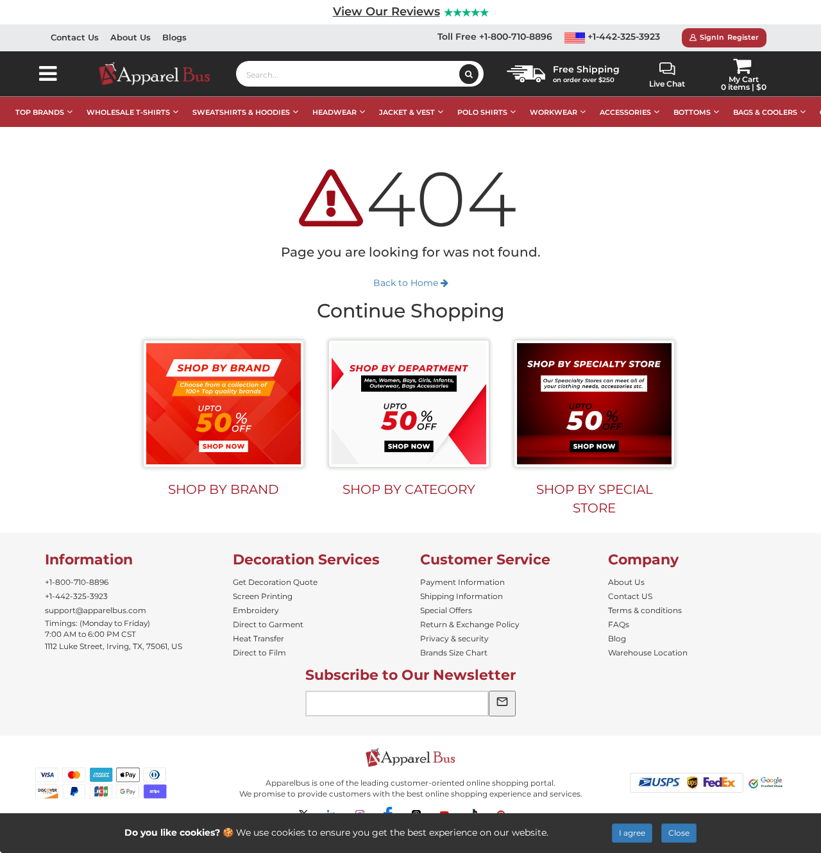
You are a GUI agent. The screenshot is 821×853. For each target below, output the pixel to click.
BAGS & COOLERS (765, 112)
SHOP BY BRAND (223, 489)
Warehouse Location (648, 652)
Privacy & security (454, 638)
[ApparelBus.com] (161, 73)
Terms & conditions (645, 610)
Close (679, 833)
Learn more (577, 832)
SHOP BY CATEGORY (409, 489)
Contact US (630, 596)
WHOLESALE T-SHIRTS (128, 112)
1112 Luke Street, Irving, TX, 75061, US (113, 646)
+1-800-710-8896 (76, 582)
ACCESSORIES (625, 112)
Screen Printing (262, 596)
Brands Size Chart (453, 652)
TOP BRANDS (39, 112)
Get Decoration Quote (275, 582)
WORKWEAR (553, 112)
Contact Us (75, 37)
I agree (632, 833)
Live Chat (667, 84)
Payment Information (462, 582)
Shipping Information (461, 596)
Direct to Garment (268, 624)
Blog (617, 638)
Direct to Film (259, 652)
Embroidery (256, 610)
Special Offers (446, 610)
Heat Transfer (258, 638)
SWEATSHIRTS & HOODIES (241, 112)
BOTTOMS (692, 112)
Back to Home (407, 283)
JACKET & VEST (407, 112)
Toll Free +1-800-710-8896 (494, 36)
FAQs (618, 624)
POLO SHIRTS (482, 112)
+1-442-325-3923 (622, 36)
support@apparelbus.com (95, 610)
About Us (130, 37)
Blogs (174, 37)
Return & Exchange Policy (470, 624)
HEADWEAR (334, 112)
